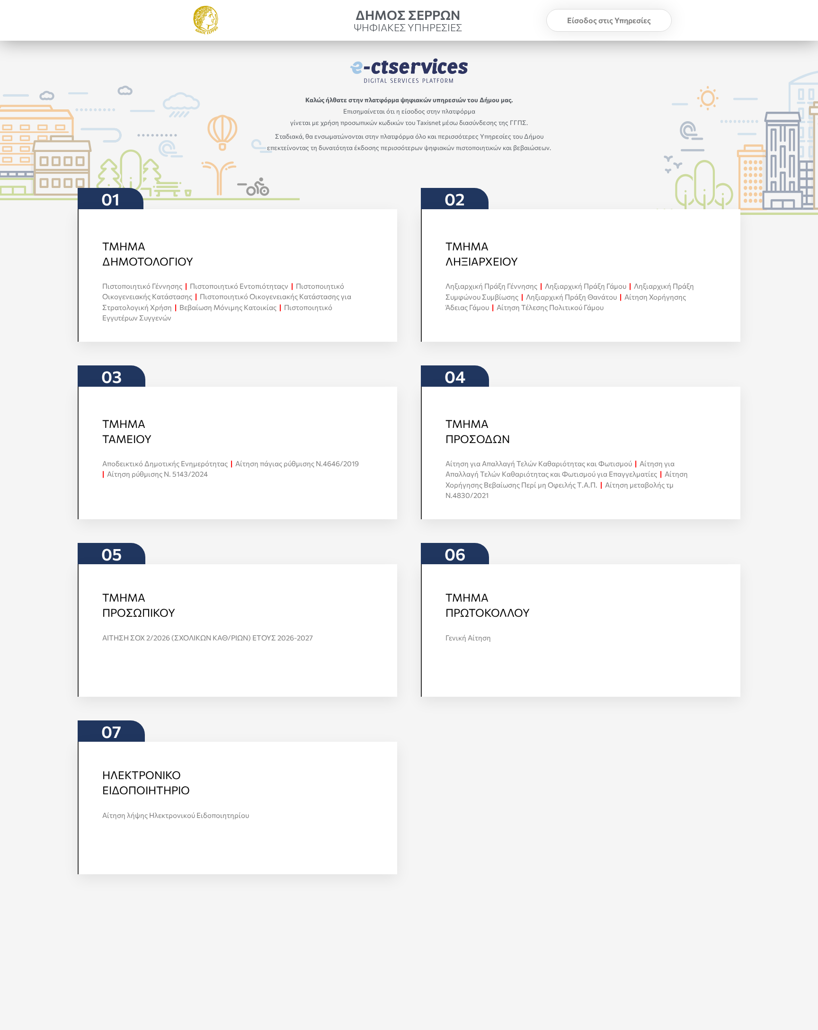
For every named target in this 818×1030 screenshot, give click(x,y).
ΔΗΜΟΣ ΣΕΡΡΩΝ (408, 15)
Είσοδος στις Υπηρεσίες (609, 20)
